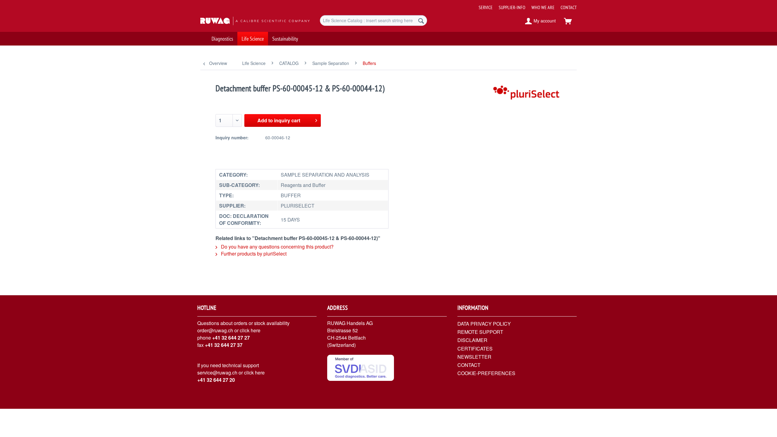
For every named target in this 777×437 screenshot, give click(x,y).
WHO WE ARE (543, 7)
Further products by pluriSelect (253, 253)
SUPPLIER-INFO (512, 7)
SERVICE (486, 7)
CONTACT (569, 7)
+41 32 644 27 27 (231, 337)
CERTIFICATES (475, 348)
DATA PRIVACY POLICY (484, 323)
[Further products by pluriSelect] (527, 94)
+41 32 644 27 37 (224, 344)
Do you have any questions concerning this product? (277, 246)
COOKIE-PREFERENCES (486, 373)
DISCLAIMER (472, 340)
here (255, 330)
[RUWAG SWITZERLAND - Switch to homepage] (246, 21)
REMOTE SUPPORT (480, 331)
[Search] (421, 20)
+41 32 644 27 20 (216, 379)
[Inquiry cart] (571, 21)
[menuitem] (525, 5)
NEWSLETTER (474, 356)
